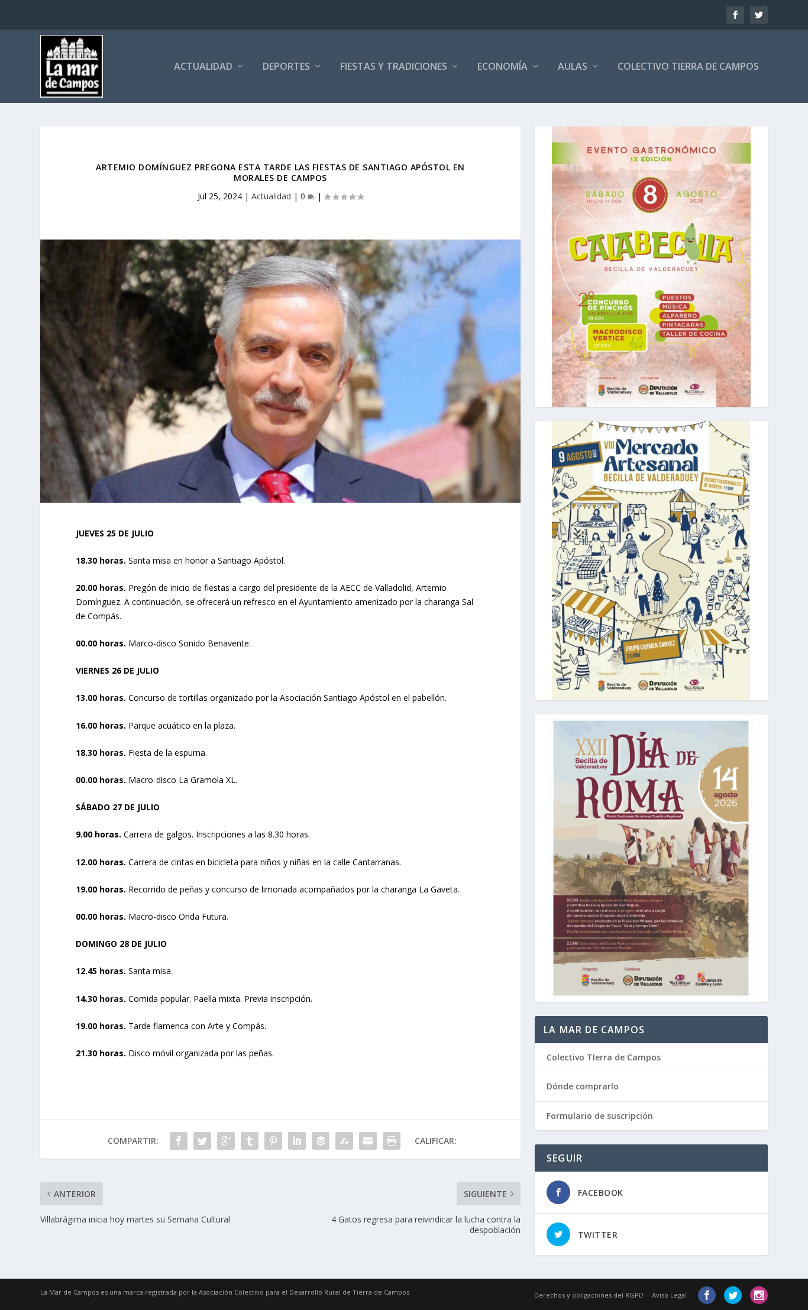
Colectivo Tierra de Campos (688, 67)
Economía (502, 67)
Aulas (572, 67)
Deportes (286, 67)
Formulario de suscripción (600, 1115)
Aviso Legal (669, 1294)
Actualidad (203, 67)
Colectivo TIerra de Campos (604, 1057)
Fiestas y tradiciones (393, 67)
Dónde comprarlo (583, 1086)
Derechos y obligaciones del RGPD (589, 1294)
